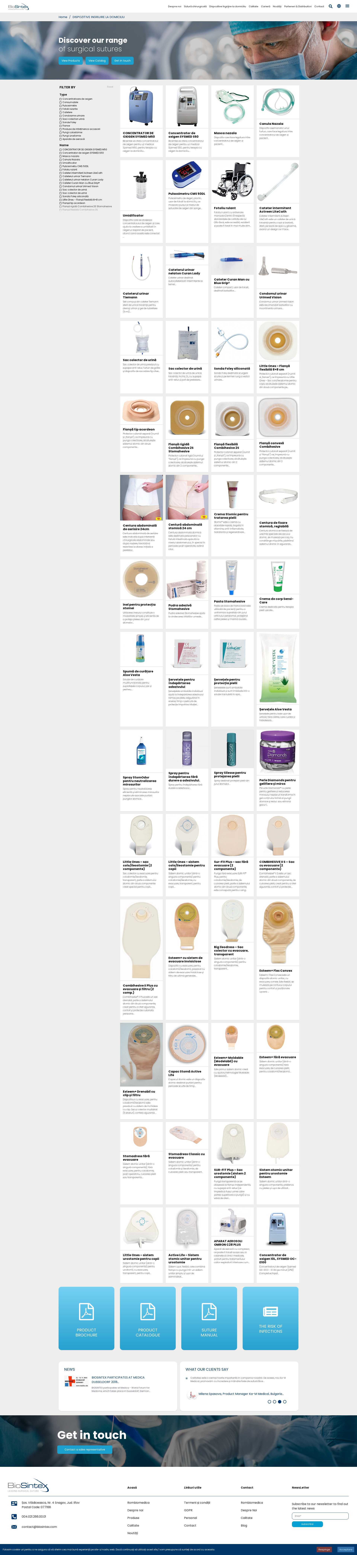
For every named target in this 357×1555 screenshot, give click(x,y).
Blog (244, 1525)
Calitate (253, 6)
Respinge (324, 1549)
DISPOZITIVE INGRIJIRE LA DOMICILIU (99, 17)
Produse (133, 1518)
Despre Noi (249, 1510)
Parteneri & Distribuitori (298, 6)
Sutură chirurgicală (195, 6)
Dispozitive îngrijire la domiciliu (227, 6)
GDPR (188, 1510)
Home (63, 17)
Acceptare (345, 1549)
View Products (71, 60)
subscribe (307, 1524)
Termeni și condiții (197, 1503)
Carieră (265, 6)
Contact (319, 6)
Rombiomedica (138, 1503)
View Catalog (97, 60)
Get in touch (122, 60)
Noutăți (277, 6)
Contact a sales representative (85, 1449)
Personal (190, 1518)
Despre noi (174, 6)
